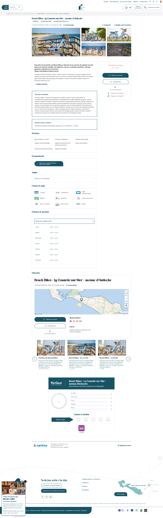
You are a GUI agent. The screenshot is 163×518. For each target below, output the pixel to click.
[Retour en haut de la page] (159, 458)
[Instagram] (46, 497)
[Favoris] (157, 2)
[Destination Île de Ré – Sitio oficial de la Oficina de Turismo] (81, 7)
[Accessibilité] (153, 1)
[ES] (161, 1)
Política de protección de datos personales (52, 510)
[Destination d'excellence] (127, 510)
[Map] (150, 2)
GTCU (27, 510)
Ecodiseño (84, 510)
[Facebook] (42, 497)
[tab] (63, 221)
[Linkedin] (50, 497)
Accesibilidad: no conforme (72, 510)
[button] (161, 1)
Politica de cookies (35, 510)
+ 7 (119, 49)
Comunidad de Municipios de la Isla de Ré (71, 503)
